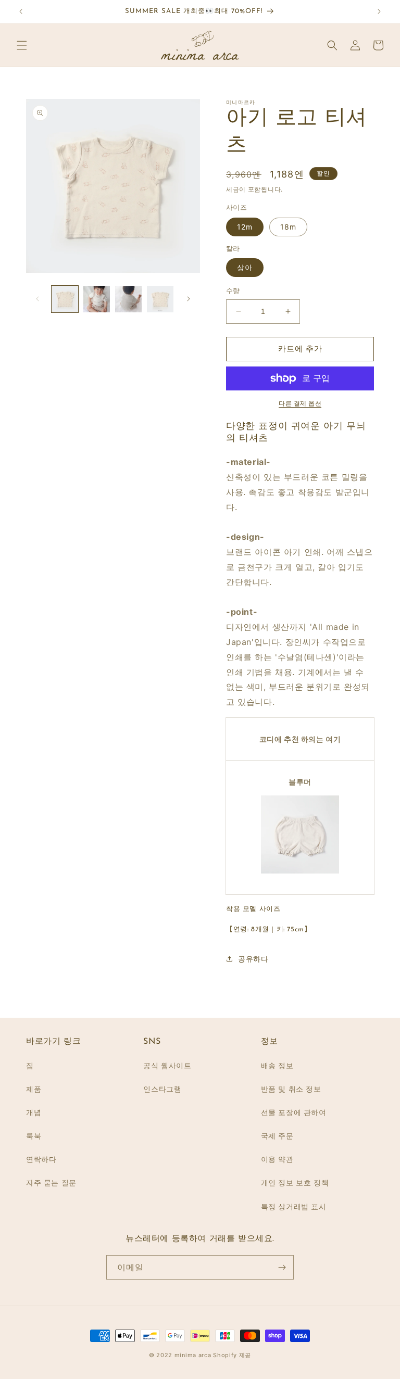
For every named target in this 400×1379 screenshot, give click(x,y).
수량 (233, 290)
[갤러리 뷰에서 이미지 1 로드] (65, 299)
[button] (21, 45)
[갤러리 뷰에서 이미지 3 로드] (128, 299)
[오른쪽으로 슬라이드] (188, 298)
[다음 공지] (379, 11)
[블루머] (300, 872)
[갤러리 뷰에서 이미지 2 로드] (96, 299)
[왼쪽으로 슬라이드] (37, 298)
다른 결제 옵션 (300, 403)
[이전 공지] (20, 11)
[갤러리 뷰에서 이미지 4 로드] (160, 299)
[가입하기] (281, 1267)
